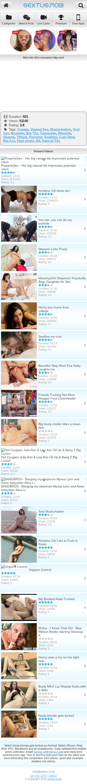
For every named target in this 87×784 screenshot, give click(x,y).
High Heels (25, 141)
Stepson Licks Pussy (52, 249)
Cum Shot (67, 137)
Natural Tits (51, 141)
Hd (38, 141)
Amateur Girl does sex (54, 190)
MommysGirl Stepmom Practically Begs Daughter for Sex (62, 280)
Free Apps (78, 23)
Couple (23, 129)
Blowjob (64, 133)
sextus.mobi (54, 779)
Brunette (17, 133)
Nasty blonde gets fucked (56, 715)
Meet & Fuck (26, 23)
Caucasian (48, 133)
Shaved (9, 137)
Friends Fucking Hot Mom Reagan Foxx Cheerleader (57, 396)
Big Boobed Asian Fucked (56, 599)
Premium (61, 23)
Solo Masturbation (51, 511)
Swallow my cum (50, 336)
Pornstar (35, 137)
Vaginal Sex (39, 129)
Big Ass (9, 141)
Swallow (50, 137)
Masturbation (60, 129)
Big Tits (32, 133)
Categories (8, 23)
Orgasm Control (40, 570)
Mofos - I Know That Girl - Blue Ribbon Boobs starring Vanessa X (60, 631)
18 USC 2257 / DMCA (43, 775)
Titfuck (22, 137)
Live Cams (43, 23)
